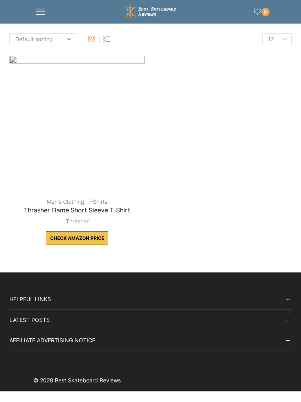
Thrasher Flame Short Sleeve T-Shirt (77, 210)
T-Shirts (97, 201)
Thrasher (77, 221)
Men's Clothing (65, 201)
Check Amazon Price (77, 238)
